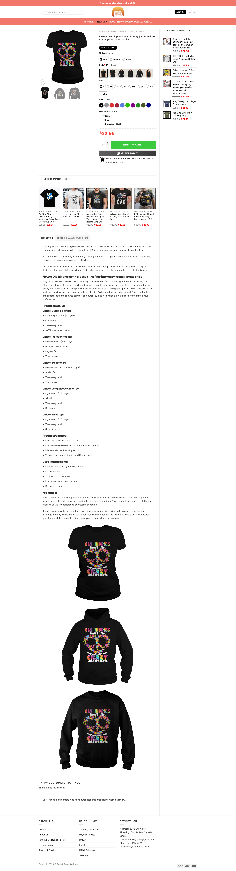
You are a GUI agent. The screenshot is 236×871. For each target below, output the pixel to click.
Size (101, 80)
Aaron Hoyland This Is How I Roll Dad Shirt (73, 215)
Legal (82, 845)
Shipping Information (90, 829)
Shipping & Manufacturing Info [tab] (72, 238)
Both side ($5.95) (113, 124)
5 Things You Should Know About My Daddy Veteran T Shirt (144, 216)
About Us (43, 834)
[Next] (91, 57)
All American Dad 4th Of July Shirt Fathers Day (120, 216)
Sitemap (83, 855)
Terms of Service (47, 850)
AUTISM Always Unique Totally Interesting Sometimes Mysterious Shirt (49, 218)
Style (103, 65)
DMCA (82, 840)
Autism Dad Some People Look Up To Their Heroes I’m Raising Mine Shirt (95, 218)
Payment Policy (87, 834)
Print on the (105, 111)
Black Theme (137, 31)
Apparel (89, 22)
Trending (102, 22)
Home (102, 31)
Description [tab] (47, 238)
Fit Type (103, 53)
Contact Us (45, 829)
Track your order (128, 22)
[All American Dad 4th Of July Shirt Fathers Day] (121, 198)
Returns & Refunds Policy (52, 840)
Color (102, 99)
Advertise (146, 22)
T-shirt (123, 31)
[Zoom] (42, 82)
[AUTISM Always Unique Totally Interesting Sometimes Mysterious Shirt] (49, 198)
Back (107, 120)
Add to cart (133, 144)
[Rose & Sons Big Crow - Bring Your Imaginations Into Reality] (118, 12)
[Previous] (43, 57)
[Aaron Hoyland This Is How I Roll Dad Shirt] (73, 198)
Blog (112, 22)
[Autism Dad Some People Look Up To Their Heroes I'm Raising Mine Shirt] (97, 198)
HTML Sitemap (87, 850)
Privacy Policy (46, 845)
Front (107, 116)
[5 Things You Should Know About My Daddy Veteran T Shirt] (144, 198)
